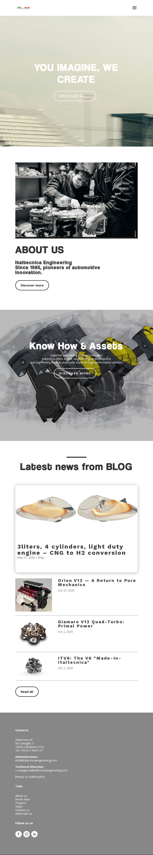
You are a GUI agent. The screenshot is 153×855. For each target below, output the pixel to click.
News (19, 806)
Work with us (23, 813)
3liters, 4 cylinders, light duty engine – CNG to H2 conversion (71, 549)
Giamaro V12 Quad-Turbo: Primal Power (91, 623)
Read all (27, 692)
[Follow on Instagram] (26, 834)
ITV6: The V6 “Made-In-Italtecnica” (90, 660)
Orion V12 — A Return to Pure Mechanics (97, 582)
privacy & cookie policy (30, 777)
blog (41, 557)
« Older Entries (24, 570)
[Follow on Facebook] (18, 834)
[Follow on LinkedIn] (34, 834)
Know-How (22, 799)
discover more (75, 96)
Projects (20, 803)
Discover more (32, 285)
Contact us (22, 810)
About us (21, 796)
